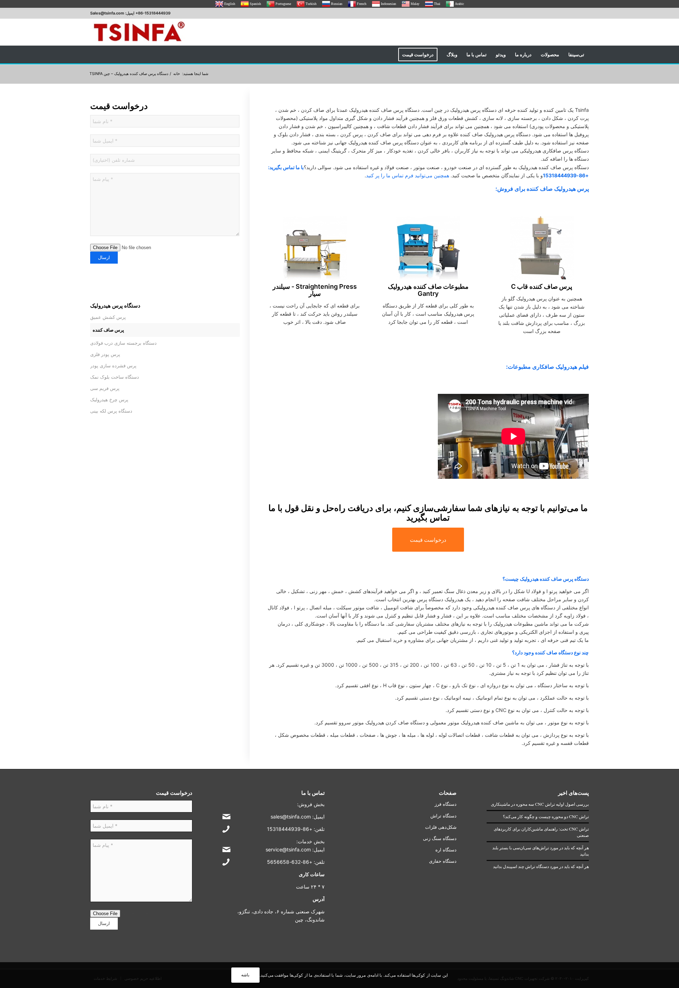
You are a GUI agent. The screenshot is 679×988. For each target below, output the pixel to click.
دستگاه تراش (443, 815)
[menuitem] (576, 54)
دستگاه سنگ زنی (440, 838)
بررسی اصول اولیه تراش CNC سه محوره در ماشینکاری (540, 804)
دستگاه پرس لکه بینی (111, 411)
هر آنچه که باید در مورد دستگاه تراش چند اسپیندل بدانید (541, 866)
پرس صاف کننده (108, 330)
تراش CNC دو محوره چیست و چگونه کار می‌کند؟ (546, 816)
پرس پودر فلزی (105, 354)
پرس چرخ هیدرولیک (109, 399)
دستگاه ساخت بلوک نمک (114, 377)
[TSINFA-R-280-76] (139, 32)
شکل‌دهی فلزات (441, 827)
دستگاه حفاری (443, 861)
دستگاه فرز (446, 804)
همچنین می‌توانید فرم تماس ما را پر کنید (407, 175)
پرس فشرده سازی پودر (113, 365)
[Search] (389, 54)
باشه (245, 974)
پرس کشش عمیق (108, 317)
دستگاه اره (446, 849)
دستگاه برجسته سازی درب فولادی (123, 343)
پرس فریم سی (105, 388)
